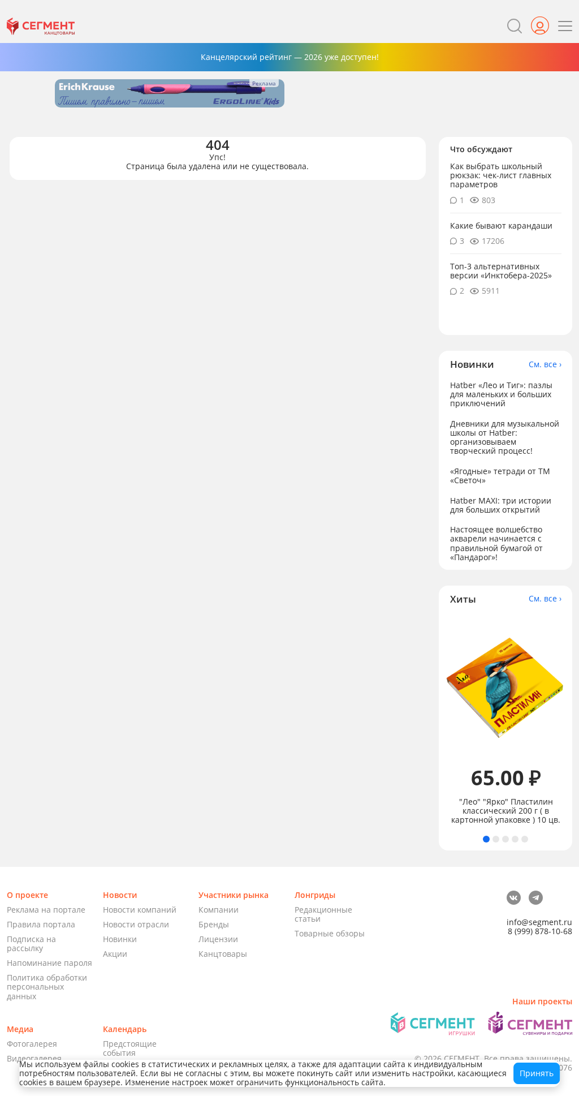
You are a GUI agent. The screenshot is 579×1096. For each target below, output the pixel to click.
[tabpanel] (506, 720)
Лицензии (218, 939)
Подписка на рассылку (31, 943)
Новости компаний (139, 909)
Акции (115, 953)
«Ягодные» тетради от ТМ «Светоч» (500, 475)
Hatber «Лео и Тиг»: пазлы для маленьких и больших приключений (501, 394)
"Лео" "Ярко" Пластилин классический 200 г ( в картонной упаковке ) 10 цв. (505, 810)
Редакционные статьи (323, 914)
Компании (218, 909)
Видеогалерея (34, 1058)
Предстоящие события (130, 1048)
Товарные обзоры (330, 933)
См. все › (545, 364)
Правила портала (41, 924)
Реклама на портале (46, 909)
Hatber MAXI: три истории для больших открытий (500, 505)
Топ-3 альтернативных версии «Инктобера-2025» (501, 271)
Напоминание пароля (49, 962)
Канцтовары (222, 953)
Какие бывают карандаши (501, 225)
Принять (537, 1073)
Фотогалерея (32, 1043)
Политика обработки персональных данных (47, 986)
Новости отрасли (136, 924)
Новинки (120, 939)
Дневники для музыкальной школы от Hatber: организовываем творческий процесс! (504, 437)
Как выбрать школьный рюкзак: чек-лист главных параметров (500, 175)
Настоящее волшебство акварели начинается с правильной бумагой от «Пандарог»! (496, 543)
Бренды (213, 924)
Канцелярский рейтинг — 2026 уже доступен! (290, 56)
